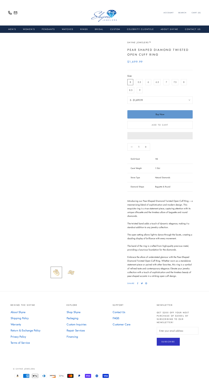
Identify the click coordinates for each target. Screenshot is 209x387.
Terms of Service (20, 343)
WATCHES (67, 29)
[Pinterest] (146, 283)
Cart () (196, 12)
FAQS (116, 318)
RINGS (84, 29)
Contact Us (193, 29)
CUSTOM (115, 29)
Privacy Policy (18, 337)
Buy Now (160, 114)
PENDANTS (48, 29)
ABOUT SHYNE (169, 29)
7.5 (175, 82)
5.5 (139, 82)
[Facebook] (138, 283)
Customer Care (121, 324)
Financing (72, 337)
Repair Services (76, 330)
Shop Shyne (73, 312)
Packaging (72, 318)
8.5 (130, 90)
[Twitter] (142, 283)
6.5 (157, 82)
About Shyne (18, 312)
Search (182, 12)
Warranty (16, 324)
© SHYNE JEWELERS (24, 369)
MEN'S (12, 29)
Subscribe (168, 341)
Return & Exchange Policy (25, 330)
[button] (160, 135)
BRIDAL (99, 29)
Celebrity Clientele (140, 29)
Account (169, 12)
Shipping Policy (20, 318)
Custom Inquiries (76, 324)
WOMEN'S (29, 29)
